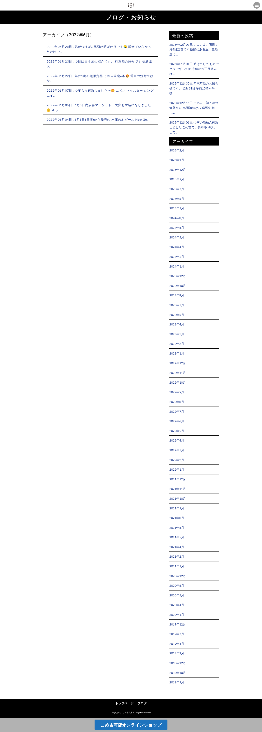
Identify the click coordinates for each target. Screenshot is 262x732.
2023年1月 (176, 353)
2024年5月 (176, 237)
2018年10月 (177, 672)
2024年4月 (176, 247)
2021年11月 (177, 488)
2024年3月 (176, 256)
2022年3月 (176, 450)
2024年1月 (176, 266)
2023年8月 (176, 295)
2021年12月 (177, 479)
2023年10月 (177, 285)
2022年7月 (176, 411)
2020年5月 (176, 595)
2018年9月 (176, 682)
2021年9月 (176, 508)
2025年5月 (176, 198)
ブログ (142, 703)
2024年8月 (176, 218)
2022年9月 (176, 392)
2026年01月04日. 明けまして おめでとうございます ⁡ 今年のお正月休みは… (194, 68)
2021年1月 (176, 566)
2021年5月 (176, 537)
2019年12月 (177, 624)
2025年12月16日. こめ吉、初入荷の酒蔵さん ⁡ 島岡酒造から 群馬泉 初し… (193, 107)
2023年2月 (176, 343)
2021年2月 (176, 556)
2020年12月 (177, 576)
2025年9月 (176, 179)
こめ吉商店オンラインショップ (131, 724)
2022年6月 (176, 421)
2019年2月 (176, 653)
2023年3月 (176, 334)
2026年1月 (176, 160)
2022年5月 (176, 431)
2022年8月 (176, 401)
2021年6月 (176, 527)
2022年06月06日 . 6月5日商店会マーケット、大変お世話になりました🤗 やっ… (99, 107)
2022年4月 (176, 440)
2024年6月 (176, 227)
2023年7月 (176, 305)
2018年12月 (177, 663)
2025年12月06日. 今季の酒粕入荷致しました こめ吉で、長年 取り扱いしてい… (193, 127)
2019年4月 (176, 643)
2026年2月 (176, 150)
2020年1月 (176, 614)
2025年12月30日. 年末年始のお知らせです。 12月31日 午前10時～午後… (193, 88)
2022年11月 (177, 372)
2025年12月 (177, 169)
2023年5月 (176, 314)
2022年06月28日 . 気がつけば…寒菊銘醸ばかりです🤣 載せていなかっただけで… (99, 49)
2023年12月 (177, 276)
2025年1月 (176, 208)
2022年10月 (177, 382)
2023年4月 (176, 324)
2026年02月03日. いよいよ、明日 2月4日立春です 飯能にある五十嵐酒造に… (193, 49)
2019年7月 (176, 634)
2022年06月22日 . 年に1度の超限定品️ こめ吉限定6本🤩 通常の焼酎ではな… (100, 78)
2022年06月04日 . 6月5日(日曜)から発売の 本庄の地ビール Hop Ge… (98, 119)
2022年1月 (176, 469)
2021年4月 (176, 547)
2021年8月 (176, 518)
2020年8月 (176, 585)
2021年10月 (177, 498)
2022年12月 (177, 363)
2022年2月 (176, 460)
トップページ (124, 703)
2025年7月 (176, 189)
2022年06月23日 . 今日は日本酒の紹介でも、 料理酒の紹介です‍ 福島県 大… (99, 63)
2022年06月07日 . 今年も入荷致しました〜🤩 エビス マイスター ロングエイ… (100, 93)
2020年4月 (176, 605)
